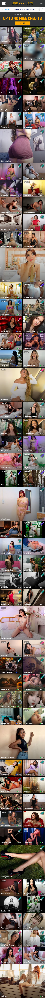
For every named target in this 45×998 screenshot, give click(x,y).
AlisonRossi (28, 962)
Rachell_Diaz (5, 604)
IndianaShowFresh (7, 757)
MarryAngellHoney (7, 945)
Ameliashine (28, 843)
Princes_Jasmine (30, 911)
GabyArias (27, 468)
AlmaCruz (4, 928)
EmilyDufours (5, 468)
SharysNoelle (28, 809)
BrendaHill (4, 400)
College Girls (18, 9)
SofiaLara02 (5, 723)
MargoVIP (27, 791)
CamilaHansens (6, 638)
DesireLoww (5, 178)
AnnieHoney (28, 689)
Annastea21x (28, 587)
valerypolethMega (7, 570)
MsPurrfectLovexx (7, 706)
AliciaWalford (28, 570)
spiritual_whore (6, 229)
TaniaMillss (27, 553)
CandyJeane (5, 365)
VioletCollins (28, 314)
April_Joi (4, 996)
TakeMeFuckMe (6, 672)
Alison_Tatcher (6, 110)
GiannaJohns (5, 331)
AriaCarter (27, 76)
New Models (30, 9)
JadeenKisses (28, 297)
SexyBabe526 (5, 42)
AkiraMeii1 (4, 434)
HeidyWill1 (27, 774)
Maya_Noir (27, 894)
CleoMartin (5, 212)
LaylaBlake (4, 587)
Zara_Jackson (28, 229)
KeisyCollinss (5, 689)
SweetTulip (27, 826)
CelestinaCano (6, 843)
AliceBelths (28, 348)
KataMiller (27, 655)
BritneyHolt (5, 809)
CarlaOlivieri (28, 485)
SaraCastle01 (5, 911)
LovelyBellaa (28, 672)
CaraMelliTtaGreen (30, 417)
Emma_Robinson (29, 93)
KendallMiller (5, 894)
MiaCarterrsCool (29, 365)
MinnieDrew (5, 76)
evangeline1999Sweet (8, 195)
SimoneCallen (6, 161)
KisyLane (27, 945)
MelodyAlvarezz (29, 212)
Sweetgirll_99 (28, 706)
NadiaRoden (28, 604)
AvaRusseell (5, 826)
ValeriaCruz (5, 791)
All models (6, 9)
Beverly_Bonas (29, 178)
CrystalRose (28, 110)
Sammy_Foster (6, 962)
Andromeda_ (28, 127)
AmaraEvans (5, 297)
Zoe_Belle (4, 485)
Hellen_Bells (5, 280)
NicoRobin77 (28, 451)
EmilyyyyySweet (6, 877)
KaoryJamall (5, 417)
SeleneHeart (5, 93)
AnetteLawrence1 (7, 246)
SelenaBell (4, 59)
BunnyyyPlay (28, 928)
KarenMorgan (28, 42)
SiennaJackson (6, 348)
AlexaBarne (5, 127)
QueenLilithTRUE (29, 331)
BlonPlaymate (28, 195)
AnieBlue (4, 655)
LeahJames (5, 314)
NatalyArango (28, 59)
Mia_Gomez (28, 536)
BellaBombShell (29, 434)
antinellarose (5, 519)
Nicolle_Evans (28, 723)
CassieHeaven (29, 246)
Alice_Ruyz (5, 451)
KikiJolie (4, 536)
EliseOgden (5, 774)
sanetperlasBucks (7, 553)
